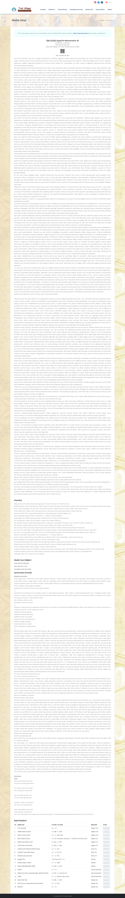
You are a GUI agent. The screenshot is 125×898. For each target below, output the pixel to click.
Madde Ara (51, 9)
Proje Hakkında (62, 9)
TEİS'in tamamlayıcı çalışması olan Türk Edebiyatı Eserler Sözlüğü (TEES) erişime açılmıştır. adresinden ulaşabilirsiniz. (61, 33)
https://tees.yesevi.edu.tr (81, 33)
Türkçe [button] (109, 2)
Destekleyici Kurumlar (76, 9)
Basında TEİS (89, 9)
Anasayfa (43, 9)
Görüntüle (106, 828)
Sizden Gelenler (100, 9)
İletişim (110, 9)
